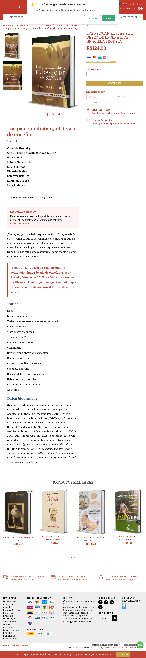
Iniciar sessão (129, 9)
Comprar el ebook (21, 223)
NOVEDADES (16, 17)
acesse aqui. (111, 648)
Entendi (122, 655)
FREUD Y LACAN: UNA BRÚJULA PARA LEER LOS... (91, 539)
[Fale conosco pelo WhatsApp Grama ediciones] (140, 644)
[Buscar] (19, 7)
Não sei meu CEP (93, 103)
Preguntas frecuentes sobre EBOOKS (11, 630)
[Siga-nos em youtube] (112, 602)
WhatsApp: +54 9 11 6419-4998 (80, 601)
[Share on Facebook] (47, 114)
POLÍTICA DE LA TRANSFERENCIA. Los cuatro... (18, 539)
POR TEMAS (18, 25)
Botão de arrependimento (131, 648)
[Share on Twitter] (53, 114)
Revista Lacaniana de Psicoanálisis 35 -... (128, 538)
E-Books (7, 607)
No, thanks (92, 18)
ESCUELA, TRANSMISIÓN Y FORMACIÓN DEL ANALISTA (59, 25)
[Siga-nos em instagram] (100, 602)
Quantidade (93, 69)
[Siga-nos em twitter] (100, 607)
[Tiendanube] (15, 646)
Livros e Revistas (11, 610)
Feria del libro (10, 639)
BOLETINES (9, 636)
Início (6, 25)
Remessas (8, 613)
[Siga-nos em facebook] (106, 602)
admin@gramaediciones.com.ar (79, 607)
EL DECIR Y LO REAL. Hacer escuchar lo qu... (54, 537)
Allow (109, 18)
